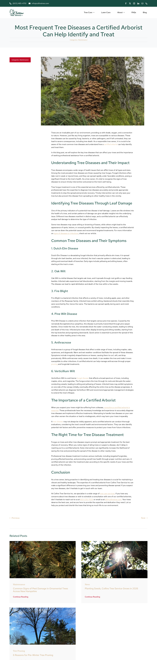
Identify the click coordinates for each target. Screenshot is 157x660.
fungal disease (82, 378)
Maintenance (82, 40)
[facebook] (126, 3)
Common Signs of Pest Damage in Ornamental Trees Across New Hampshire (40, 590)
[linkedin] (138, 3)
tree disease (58, 421)
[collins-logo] (17, 10)
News (87, 584)
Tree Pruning (19, 650)
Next (143, 518)
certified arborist (111, 144)
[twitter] (130, 3)
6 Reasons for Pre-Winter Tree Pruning (33, 655)
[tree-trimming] (114, 542)
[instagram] (134, 3)
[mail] (142, 3)
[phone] (146, 3)
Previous (16, 518)
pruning (54, 364)
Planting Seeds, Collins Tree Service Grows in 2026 (111, 588)
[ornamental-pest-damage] (43, 542)
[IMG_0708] (43, 608)
